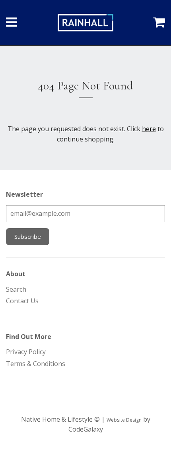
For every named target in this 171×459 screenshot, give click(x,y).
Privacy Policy (26, 351)
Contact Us (22, 300)
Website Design (124, 419)
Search (16, 289)
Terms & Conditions (35, 363)
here (149, 128)
